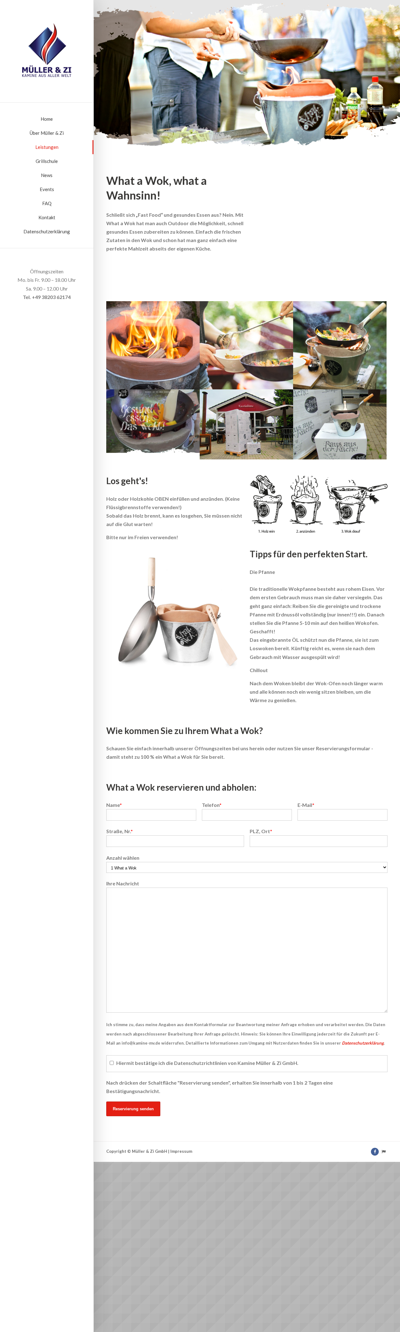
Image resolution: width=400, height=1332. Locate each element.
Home (47, 119)
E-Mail (306, 805)
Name (114, 805)
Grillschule (47, 161)
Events (47, 189)
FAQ (47, 203)
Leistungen (46, 147)
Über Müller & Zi (47, 133)
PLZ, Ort (261, 831)
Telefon (212, 805)
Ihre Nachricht (122, 883)
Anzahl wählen (122, 858)
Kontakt (46, 217)
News (46, 175)
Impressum (181, 1151)
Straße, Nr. (119, 831)
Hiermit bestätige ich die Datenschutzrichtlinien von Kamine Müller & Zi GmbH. (207, 1063)
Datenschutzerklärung (46, 231)
